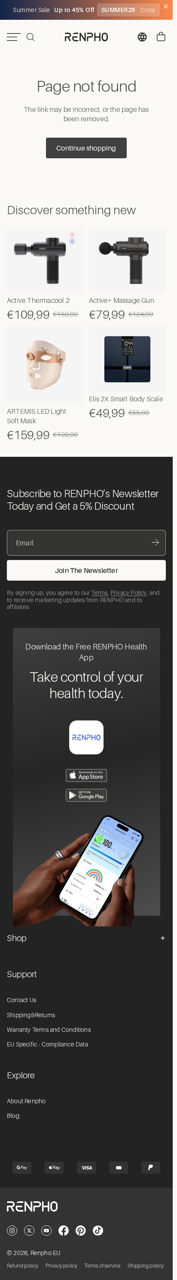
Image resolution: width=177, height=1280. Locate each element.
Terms (99, 592)
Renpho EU (46, 1252)
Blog (13, 1115)
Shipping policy (146, 1266)
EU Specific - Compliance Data (47, 1044)
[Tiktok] (98, 1230)
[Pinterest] (81, 1230)
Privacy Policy (128, 592)
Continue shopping (86, 148)
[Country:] (142, 37)
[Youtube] (46, 1230)
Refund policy (23, 1266)
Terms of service (102, 1266)
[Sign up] (86, 570)
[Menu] (14, 37)
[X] (29, 1230)
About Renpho (26, 1101)
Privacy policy (62, 1266)
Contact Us (21, 1000)
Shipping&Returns (31, 1015)
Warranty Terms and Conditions (49, 1029)
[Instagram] (12, 1230)
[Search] (30, 37)
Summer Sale (32, 9)
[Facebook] (63, 1230)
